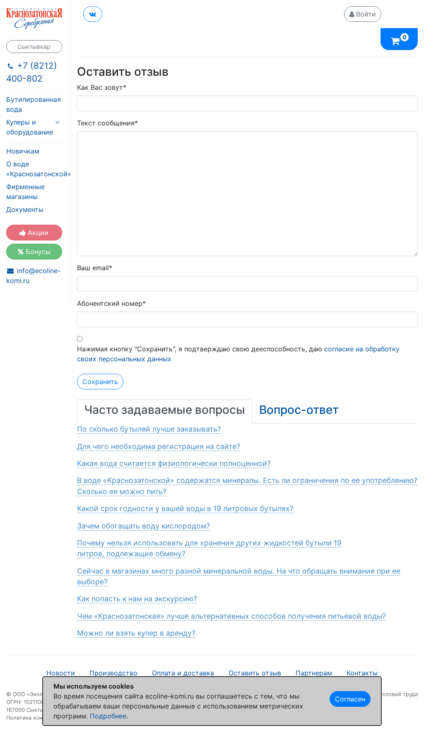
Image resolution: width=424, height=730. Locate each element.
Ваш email (94, 268)
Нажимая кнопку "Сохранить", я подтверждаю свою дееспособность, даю (238, 354)
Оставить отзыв (255, 673)
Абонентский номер (111, 303)
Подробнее (108, 716)
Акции (37, 232)
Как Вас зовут (101, 87)
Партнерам (314, 673)
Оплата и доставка (183, 673)
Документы (24, 209)
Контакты (362, 673)
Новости (60, 673)
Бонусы (37, 251)
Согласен (350, 699)
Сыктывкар (34, 46)
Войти (365, 14)
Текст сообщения (107, 123)
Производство (113, 673)
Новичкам (22, 151)
